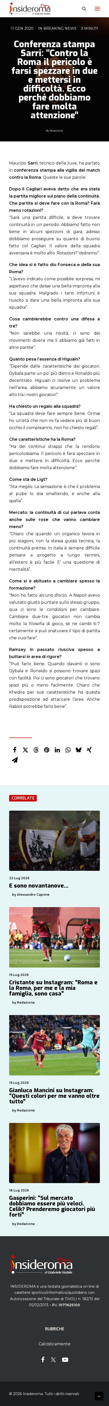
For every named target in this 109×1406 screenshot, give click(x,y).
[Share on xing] (89, 750)
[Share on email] (15, 760)
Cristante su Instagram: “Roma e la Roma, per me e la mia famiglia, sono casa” (53, 988)
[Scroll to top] (99, 1395)
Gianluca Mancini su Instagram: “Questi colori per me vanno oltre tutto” (54, 1096)
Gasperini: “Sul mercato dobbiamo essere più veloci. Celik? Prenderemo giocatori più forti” (52, 1206)
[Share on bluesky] (79, 750)
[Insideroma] (29, 8)
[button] (97, 8)
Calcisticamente (54, 1344)
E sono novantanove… (38, 885)
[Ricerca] (81, 8)
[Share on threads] (36, 750)
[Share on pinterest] (47, 750)
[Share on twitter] (25, 750)
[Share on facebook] (15, 750)
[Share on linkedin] (57, 750)
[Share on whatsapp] (68, 750)
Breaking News (60, 28)
